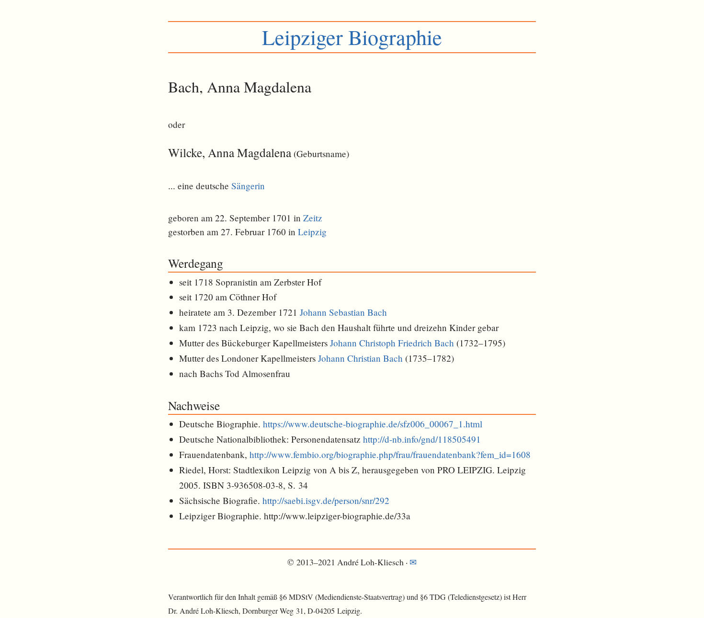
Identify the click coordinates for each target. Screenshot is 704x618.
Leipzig (312, 232)
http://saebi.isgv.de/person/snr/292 (325, 500)
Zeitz (312, 218)
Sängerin (248, 186)
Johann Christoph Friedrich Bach (392, 343)
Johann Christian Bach (360, 358)
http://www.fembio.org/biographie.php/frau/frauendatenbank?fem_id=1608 (390, 454)
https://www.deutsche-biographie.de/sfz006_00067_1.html (372, 424)
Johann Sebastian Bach (343, 312)
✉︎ (413, 562)
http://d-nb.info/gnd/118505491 (422, 439)
